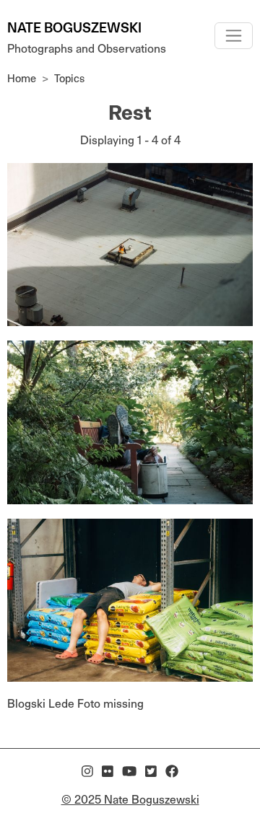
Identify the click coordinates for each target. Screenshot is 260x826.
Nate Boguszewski (74, 27)
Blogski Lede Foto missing (75, 704)
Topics (69, 78)
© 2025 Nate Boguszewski (130, 800)
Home (21, 78)
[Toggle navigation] (233, 35)
